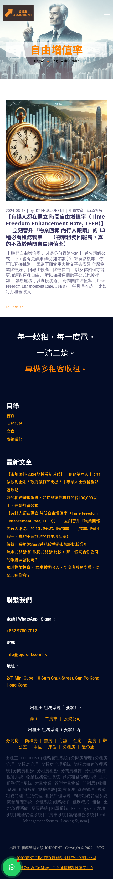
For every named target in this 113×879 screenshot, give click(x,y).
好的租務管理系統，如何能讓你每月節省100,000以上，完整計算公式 (52, 501)
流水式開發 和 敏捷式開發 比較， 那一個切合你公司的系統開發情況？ (53, 556)
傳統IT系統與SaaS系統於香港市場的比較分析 (47, 544)
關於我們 (15, 423)
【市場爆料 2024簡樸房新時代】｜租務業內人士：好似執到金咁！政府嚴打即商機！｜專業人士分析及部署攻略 (53, 482)
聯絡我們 (15, 439)
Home (39, 60)
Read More (14, 306)
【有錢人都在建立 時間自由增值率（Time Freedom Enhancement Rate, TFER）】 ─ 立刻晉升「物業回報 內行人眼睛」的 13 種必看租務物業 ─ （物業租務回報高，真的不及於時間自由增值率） (56, 230)
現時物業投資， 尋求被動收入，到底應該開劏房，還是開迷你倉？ (53, 571)
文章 (10, 431)
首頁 (10, 416)
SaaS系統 (94, 210)
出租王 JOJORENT (49, 210)
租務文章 (76, 210)
